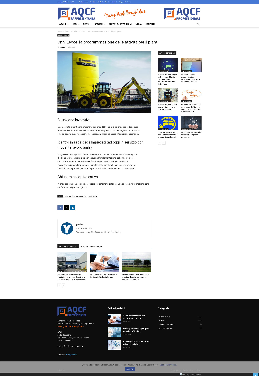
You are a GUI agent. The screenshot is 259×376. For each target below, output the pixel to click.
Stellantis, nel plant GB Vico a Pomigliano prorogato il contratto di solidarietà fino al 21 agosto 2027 (71, 277)
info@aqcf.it (71, 354)
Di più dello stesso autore (91, 246)
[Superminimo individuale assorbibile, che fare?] (114, 319)
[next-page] (63, 285)
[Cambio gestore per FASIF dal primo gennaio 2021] (114, 345)
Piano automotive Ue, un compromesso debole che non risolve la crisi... (167, 134)
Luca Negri (93, 196)
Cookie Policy (153, 365)
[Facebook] (60, 207)
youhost (63, 47)
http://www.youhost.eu (84, 228)
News (86, 24)
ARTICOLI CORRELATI (68, 246)
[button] (198, 24)
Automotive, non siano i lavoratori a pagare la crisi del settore (167, 107)
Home (59, 31)
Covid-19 (67, 196)
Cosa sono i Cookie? (168, 365)
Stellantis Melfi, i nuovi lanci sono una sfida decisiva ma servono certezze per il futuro (135, 277)
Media (138, 24)
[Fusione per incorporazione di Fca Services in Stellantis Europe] (104, 262)
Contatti (150, 24)
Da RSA (92, 2)
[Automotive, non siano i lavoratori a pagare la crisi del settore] (168, 95)
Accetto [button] (130, 369)
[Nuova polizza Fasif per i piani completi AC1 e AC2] (114, 332)
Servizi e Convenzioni (120, 24)
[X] (66, 207)
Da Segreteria (83, 2)
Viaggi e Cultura (124, 2)
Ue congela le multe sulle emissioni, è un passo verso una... (191, 134)
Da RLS (100, 2)
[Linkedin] (72, 207)
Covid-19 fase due (80, 196)
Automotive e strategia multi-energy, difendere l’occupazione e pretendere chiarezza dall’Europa (167, 79)
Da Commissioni (111, 2)
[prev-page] (59, 285)
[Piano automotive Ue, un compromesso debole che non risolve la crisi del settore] (168, 123)
